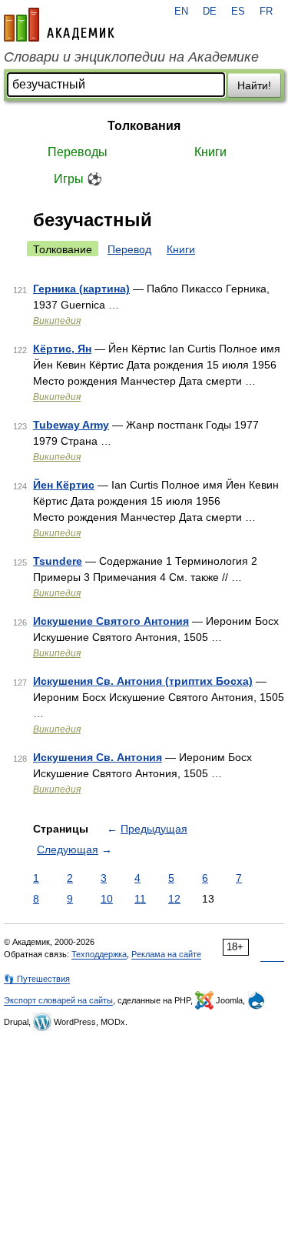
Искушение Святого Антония (111, 621)
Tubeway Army (71, 425)
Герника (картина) (81, 288)
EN (181, 11)
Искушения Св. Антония (97, 757)
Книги (210, 152)
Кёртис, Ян (62, 348)
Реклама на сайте (166, 954)
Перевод (129, 249)
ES (238, 11)
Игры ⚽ (78, 178)
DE (210, 11)
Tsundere (57, 561)
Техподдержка (99, 954)
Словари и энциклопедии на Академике (131, 57)
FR (266, 11)
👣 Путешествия (37, 978)
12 (174, 899)
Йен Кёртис (63, 485)
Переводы (78, 152)
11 (140, 899)
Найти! (254, 85)
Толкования (144, 125)
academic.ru (59, 25)
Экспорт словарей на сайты (58, 1000)
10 (107, 899)
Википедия (57, 320)
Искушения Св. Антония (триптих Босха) (143, 681)
